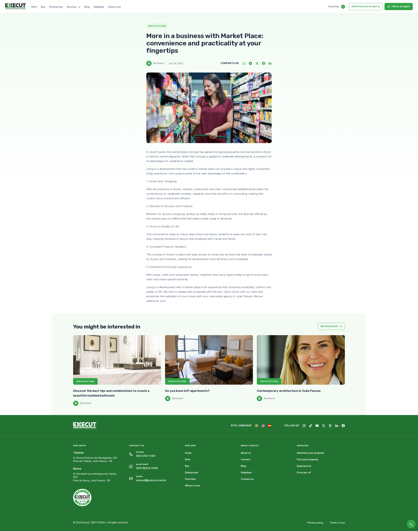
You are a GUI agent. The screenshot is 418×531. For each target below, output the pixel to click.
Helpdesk (99, 7)
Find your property (307, 459)
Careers (245, 459)
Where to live (192, 485)
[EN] (263, 425)
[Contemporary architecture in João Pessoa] (301, 360)
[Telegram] (250, 63)
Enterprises (56, 7)
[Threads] (330, 425)
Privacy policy (315, 522)
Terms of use (337, 522)
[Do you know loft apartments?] (209, 360)
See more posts (329, 326)
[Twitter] (257, 63)
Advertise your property (366, 6)
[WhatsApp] (244, 63)
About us (246, 452)
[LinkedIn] (270, 63)
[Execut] (15, 6)
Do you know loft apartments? (187, 391)
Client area (114, 7)
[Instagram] (304, 425)
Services (72, 7)
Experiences (304, 466)
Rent (34, 7)
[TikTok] (310, 425)
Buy (43, 7)
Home (188, 452)
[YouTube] (317, 425)
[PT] (256, 425)
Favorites (333, 6)
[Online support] (411, 524)
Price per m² (304, 472)
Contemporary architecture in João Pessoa (289, 391)
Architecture (85, 381)
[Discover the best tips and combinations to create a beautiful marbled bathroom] (117, 360)
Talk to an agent (400, 6)
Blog (87, 7)
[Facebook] (263, 63)
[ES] (269, 425)
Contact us (247, 479)
